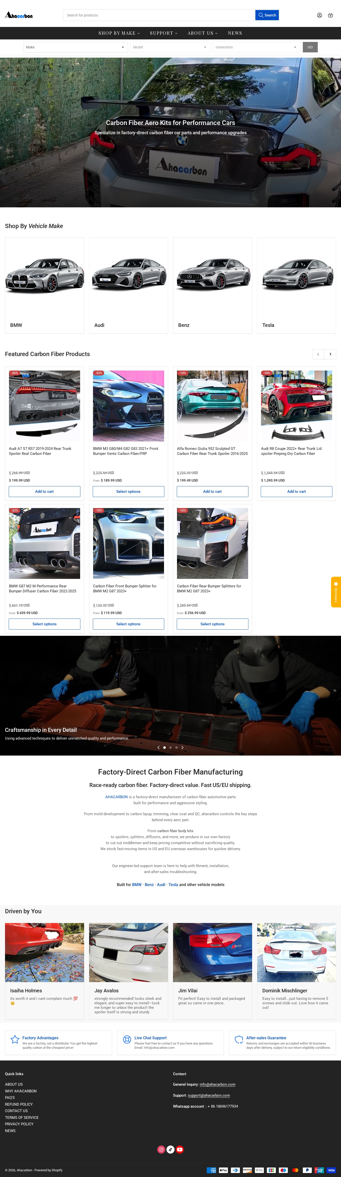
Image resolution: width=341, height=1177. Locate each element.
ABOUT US (14, 1084)
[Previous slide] (159, 748)
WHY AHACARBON (21, 1091)
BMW (16, 325)
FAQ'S (10, 1097)
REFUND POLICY (19, 1104)
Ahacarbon (24, 1170)
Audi (99, 325)
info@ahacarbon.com (217, 1084)
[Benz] (212, 277)
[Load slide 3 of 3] (176, 748)
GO (310, 47)
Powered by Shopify (48, 1170)
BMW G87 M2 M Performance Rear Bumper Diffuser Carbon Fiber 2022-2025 (42, 588)
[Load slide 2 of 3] (170, 748)
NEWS (10, 1131)
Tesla (268, 325)
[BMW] (44, 277)
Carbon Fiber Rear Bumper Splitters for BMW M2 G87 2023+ (209, 588)
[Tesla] (296, 277)
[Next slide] (182, 748)
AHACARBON (117, 797)
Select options (128, 491)
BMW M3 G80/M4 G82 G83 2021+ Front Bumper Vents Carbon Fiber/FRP (125, 451)
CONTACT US (16, 1111)
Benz (183, 325)
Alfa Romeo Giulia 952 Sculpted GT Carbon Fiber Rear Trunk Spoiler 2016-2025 (212, 451)
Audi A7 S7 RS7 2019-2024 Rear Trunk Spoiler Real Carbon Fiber (40, 451)
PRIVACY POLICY (19, 1124)
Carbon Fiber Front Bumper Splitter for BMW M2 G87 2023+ (125, 588)
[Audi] (128, 277)
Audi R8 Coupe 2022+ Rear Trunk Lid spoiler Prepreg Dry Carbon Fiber (291, 451)
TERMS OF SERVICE (22, 1117)
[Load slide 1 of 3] (165, 748)
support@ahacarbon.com (209, 1095)
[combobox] (171, 15)
